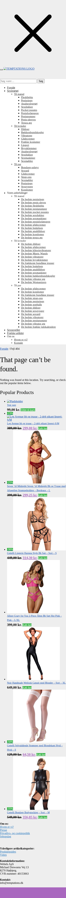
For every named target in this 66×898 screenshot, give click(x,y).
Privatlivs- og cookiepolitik (15, 833)
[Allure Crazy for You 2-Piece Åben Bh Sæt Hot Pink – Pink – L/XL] (33, 612)
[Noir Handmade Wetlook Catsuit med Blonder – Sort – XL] (33, 679)
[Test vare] (15, 401)
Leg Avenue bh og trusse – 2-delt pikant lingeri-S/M (33, 423)
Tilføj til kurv (28, 409)
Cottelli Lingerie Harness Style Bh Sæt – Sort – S (32, 553)
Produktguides (8, 851)
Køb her (42, 428)
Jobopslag (5, 836)
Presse (3, 830)
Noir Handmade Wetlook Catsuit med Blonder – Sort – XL (36, 683)
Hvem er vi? (7, 826)
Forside (4, 348)
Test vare (11, 405)
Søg (41, 81)
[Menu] (1, 69)
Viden (3, 854)
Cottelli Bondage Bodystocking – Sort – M (28, 812)
